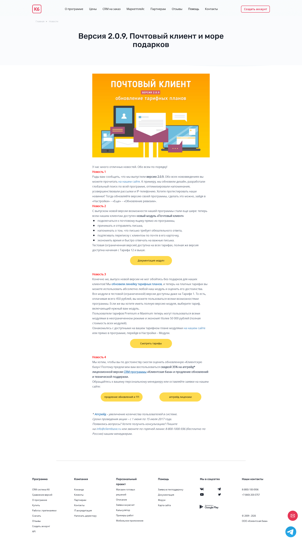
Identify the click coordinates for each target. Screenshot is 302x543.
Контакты (211, 9)
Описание (121, 499)
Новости (53, 21)
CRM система (39, 489)
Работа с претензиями (44, 510)
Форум (162, 500)
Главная (40, 21)
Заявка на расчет (125, 504)
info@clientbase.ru (108, 429)
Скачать (36, 515)
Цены (93, 9)
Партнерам (158, 9)
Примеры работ (125, 515)
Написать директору (85, 515)
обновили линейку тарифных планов (137, 284)
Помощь (193, 9)
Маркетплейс (136, 9)
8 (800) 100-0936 (250, 489)
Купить (36, 505)
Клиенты (79, 494)
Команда (79, 489)
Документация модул (150, 260)
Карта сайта (164, 505)
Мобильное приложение (129, 520)
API (34, 531)
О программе (74, 9)
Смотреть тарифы (151, 343)
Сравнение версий (42, 494)
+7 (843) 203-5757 (251, 494)
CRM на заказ (112, 9)
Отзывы (177, 9)
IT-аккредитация (83, 510)
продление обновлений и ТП (121, 397)
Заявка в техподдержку (170, 489)
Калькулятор (123, 510)
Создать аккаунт (255, 9)
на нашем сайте (129, 181)
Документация (166, 494)
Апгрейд (100, 414)
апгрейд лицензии (180, 397)
